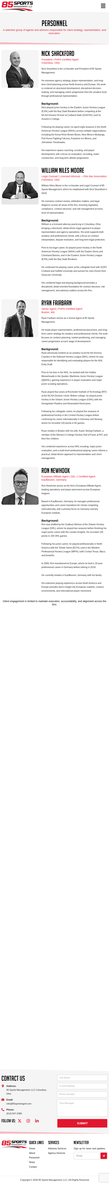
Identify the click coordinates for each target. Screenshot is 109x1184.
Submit (82, 1123)
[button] (70, 6)
